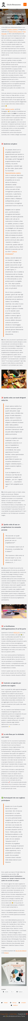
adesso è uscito (9, 109)
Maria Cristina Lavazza (15, 31)
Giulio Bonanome (14, 4)
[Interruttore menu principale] (25, 4)
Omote (19, 23)
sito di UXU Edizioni (21, 950)
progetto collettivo (12, 29)
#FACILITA (16, 632)
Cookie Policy (13, 1014)
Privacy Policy (4, 1014)
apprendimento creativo (13, 173)
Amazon (6, 952)
